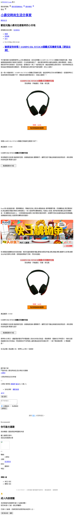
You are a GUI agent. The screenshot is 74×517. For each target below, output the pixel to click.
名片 (6, 38)
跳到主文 (4, 20)
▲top (2, 393)
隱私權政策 (48, 490)
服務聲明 (55, 490)
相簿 (6, 34)
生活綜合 (16, 30)
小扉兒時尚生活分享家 (16, 15)
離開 (11, 513)
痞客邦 (13, 384)
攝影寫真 (16, 389)
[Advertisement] (20, 184)
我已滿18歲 (5, 513)
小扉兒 (3, 373)
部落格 (7, 36)
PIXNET (22, 490)
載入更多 (4, 396)
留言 (17, 384)
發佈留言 (4, 408)
